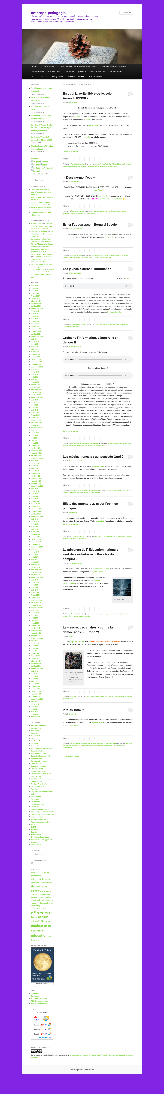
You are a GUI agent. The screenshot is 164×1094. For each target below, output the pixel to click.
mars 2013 (35, 684)
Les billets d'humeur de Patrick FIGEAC (84, 443)
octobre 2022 (36, 395)
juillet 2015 (35, 613)
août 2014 (34, 641)
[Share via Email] (108, 159)
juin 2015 (34, 615)
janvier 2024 (35, 357)
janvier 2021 (35, 448)
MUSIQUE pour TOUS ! (98, 71)
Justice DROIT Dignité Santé (76, 71)
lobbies (73, 492)
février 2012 (35, 716)
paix (52, 903)
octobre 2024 (36, 334)
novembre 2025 (36, 303)
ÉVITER (109, 237)
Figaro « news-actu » (100, 571)
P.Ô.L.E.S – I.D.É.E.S (39, 76)
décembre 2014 (36, 630)
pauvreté (46, 906)
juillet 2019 (35, 491)
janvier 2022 (35, 417)
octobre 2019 (36, 483)
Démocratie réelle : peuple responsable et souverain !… (79, 66)
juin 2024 (34, 344)
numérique (84, 257)
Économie (74, 211)
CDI (95, 211)
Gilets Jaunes (36, 763)
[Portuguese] (37, 167)
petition (34, 909)
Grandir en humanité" (39, 766)
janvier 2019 (35, 506)
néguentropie (75, 257)
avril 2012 (34, 711)
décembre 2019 (36, 478)
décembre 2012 (36, 691)
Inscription (86, 137)
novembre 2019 (36, 481)
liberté (72, 166)
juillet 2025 (35, 311)
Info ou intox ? (73, 709)
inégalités (47, 897)
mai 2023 (34, 377)
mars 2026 (35, 293)
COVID (33, 738)
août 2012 (34, 701)
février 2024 (35, 354)
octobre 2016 (36, 575)
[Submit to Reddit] (98, 159)
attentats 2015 (100, 536)
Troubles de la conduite (40, 837)
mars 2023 (35, 382)
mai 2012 (34, 709)
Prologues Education (78, 324)
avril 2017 (34, 559)
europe (97, 696)
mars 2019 (35, 501)
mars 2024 (35, 351)
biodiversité (35, 735)
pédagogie (73, 213)
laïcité (44, 900)
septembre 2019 (37, 486)
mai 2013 (34, 679)
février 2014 (35, 656)
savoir (91, 257)
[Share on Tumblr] (92, 159)
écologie (46, 926)
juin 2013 (34, 676)
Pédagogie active (57, 76)
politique (36, 912)
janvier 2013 (35, 689)
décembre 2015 (36, 600)
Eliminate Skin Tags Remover (42, 254)
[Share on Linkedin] (82, 159)
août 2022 (34, 400)
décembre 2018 (36, 509)
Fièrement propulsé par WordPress (82, 1070)
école (35, 925)
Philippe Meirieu (42, 909)
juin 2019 (34, 493)
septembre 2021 (37, 428)
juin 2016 (34, 585)
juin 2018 (34, 524)
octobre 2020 (36, 455)
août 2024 (34, 339)
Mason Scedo (36, 223)
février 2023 (35, 384)
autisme (47, 872)
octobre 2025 (36, 306)
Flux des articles (39, 998)
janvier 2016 (35, 597)
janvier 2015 (35, 628)
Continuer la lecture (71, 151)
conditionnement (111, 536)
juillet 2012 (35, 704)
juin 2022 (34, 405)
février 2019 (35, 504)
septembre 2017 (37, 547)
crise (42, 882)
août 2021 (34, 430)
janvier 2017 (35, 567)
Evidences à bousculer (39, 761)
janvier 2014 (35, 658)
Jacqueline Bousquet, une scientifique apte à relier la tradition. (41, 192)
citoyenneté (37, 879)
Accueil (34, 66)
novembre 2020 (36, 453)
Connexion (35, 996)
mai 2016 (34, 587)
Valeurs (79, 255)
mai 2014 (34, 648)
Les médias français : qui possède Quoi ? (93, 456)
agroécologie (36, 728)
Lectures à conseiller (78, 536)
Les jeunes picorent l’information (87, 268)
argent (109, 490)
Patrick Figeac (37, 906)
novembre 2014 (36, 633)
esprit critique (98, 745)
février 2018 (35, 534)
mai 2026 (34, 288)
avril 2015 (34, 620)
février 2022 (35, 415)
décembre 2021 (36, 420)
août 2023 (34, 369)
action (97, 164)
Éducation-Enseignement (40, 756)
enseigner (89, 745)
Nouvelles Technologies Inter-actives (83, 743)
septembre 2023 (37, 367)
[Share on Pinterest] (82, 609)
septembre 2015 (37, 608)
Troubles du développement (41, 840)
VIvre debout (36, 845)
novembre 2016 (36, 572)
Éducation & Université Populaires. (114, 66)
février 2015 (35, 625)
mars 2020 (35, 471)
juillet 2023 (35, 372)
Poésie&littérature (37, 804)
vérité (97, 166)
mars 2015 (35, 623)
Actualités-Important (78, 164)
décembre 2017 (36, 539)
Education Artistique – (39, 751)
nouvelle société (88, 166)
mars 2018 (35, 531)
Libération (66, 166)
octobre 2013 (36, 666)
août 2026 (34, 286)
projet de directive (77, 641)
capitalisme (113, 255)
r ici (127, 278)
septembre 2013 (37, 668)
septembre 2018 (37, 516)
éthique (36, 940)
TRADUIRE (34, 158)
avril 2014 (34, 651)
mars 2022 (35, 412)
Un (37, 143)
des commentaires (40, 1001)
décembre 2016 (36, 569)
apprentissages (37, 873)
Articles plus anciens (71, 756)
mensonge (79, 166)
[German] (35, 164)
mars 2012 (35, 714)
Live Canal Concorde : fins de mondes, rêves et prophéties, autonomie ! (42, 127)
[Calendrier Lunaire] (42, 984)
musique (33, 903)
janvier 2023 (35, 387)
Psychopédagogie (37, 817)
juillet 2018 (35, 521)
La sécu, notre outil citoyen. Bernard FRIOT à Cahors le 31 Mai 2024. (41, 259)
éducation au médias (79, 745)
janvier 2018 (35, 537)
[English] (35, 161)
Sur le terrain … (37, 834)
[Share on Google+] (87, 159)
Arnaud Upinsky (105, 164)
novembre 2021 (36, 422)
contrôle (122, 490)
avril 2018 (34, 529)
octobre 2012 (36, 696)
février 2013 (35, 686)
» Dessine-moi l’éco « (79, 177)
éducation (116, 614)
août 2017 (34, 549)
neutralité (66, 213)
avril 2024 (34, 349)
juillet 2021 (35, 433)
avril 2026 (34, 291)
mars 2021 (35, 443)
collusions (115, 490)
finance (40, 897)
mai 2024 (34, 346)
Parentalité (35, 799)
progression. (74, 725)
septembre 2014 (37, 638)
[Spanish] (36, 170)
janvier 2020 (35, 476)
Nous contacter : (116, 71)
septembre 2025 (37, 308)
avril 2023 (34, 379)
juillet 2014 (35, 643)
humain (126, 255)
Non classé (35, 789)
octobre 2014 (36, 635)
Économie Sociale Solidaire (41, 748)
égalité (50, 936)
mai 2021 (34, 438)
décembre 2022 (36, 389)
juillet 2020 (35, 463)
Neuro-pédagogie (37, 786)
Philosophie (35, 801)
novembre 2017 (36, 542)
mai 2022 (34, 407)
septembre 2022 (37, 397)
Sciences (34, 829)
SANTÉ (33, 827)
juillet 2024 (35, 341)
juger (114, 745)
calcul (106, 255)
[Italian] (44, 164)
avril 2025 (34, 319)
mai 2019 (34, 496)
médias (122, 324)
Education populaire (38, 753)
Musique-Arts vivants (39, 784)
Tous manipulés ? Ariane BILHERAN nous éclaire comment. (41, 226)
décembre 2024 (36, 329)
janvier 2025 (35, 326)
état (32, 940)
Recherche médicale (38, 819)
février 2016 (35, 595)
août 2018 (34, 519)
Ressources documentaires (87, 490)
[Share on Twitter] (77, 159)
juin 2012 (34, 706)
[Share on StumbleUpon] (103, 159)
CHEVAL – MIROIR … (48, 66)
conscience (35, 882)
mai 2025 (34, 316)
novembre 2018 (36, 511)
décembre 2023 (36, 359)
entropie (120, 255)
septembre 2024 (37, 336)
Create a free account (39, 231)
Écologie (34, 743)
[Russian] (48, 167)
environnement (36, 758)
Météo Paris (42, 1012)
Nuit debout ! (36, 796)
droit (50, 883)
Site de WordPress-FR (39, 1003)
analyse (97, 614)
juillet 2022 (35, 402)
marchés (128, 443)
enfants (35, 890)
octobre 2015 (36, 605)
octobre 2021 (36, 425)
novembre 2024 (36, 331)
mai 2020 (34, 466)
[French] (44, 161)
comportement (100, 324)
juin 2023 (34, 374)
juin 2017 (34, 554)
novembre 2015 (36, 602)
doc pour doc (103, 196)
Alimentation (36, 730)
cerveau (43, 876)
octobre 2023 (36, 364)
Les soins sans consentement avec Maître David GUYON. (40, 249)
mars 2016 (35, 592)
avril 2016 (34, 590)
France (128, 490)
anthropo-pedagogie (48, 12)
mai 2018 (34, 526)
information (127, 164)
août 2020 (34, 461)
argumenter (67, 745)
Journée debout (37, 768)
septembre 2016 (37, 577)
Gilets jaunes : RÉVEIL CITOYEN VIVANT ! (47, 71)
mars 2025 (35, 321)
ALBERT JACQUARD (96, 76)
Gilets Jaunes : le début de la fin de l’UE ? (42, 233)
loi (52, 900)
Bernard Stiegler (97, 255)
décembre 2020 (36, 450)
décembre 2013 (36, 661)
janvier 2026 (35, 298)
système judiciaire (120, 696)
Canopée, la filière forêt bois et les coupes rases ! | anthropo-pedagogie (41, 266)
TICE (127, 324)
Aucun (38, 94)
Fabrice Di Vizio (117, 164)
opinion (71, 445)
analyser (129, 743)
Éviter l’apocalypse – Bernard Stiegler (90, 224)
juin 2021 (34, 435)
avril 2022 (34, 410)
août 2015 (34, 610)
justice (38, 900)
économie (114, 211)
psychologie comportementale (42, 812)
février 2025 (35, 324)
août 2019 (34, 488)
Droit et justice (36, 741)
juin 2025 (34, 314)
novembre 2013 (36, 663)
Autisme (34, 733)
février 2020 (35, 473)
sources (84, 445)
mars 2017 (35, 562)
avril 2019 (34, 499)
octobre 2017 (36, 544)
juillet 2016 (35, 582)
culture (99, 211)
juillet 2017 (35, 552)
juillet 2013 (35, 673)
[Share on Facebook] (72, 159)
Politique (74, 490)
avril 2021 (34, 440)
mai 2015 (34, 618)
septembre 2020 (37, 458)
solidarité (35, 921)
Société (81, 211)
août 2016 (34, 580)
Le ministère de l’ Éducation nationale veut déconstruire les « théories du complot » (90, 554)
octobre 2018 (36, 514)
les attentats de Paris (100, 568)
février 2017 (35, 564)
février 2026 (35, 296)
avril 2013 (34, 681)
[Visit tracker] (32, 864)
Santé (33, 824)
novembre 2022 (36, 392)
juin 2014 (34, 646)
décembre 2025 (36, 301)
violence (47, 921)
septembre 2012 (37, 699)
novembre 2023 (36, 362)
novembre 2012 (36, 694)
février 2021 (35, 445)
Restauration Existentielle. (76, 76)
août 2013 (34, 671)
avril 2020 (34, 468)
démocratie (106, 211)
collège (47, 879)
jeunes (116, 324)
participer (77, 445)
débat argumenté (107, 614)
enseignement (45, 891)
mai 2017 (34, 557)
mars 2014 (35, 653)
